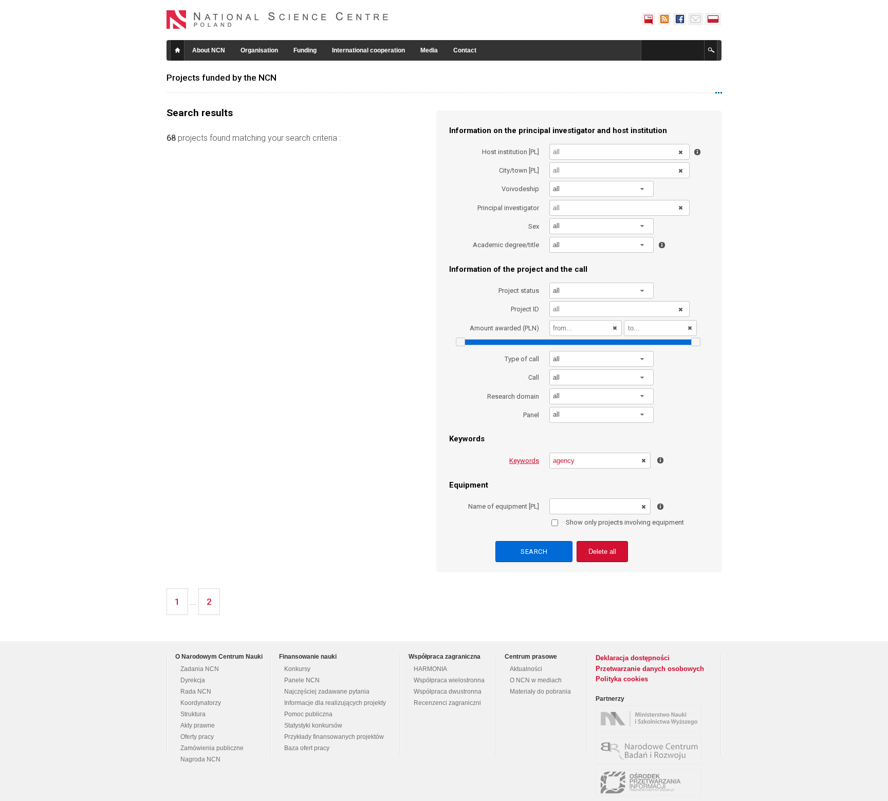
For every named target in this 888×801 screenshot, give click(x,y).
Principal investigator (508, 208)
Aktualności (526, 669)
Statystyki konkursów (313, 725)
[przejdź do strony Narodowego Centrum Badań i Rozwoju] (651, 750)
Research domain (513, 396)
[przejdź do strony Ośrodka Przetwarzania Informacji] (651, 782)
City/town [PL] (519, 170)
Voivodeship (520, 189)
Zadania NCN (199, 669)
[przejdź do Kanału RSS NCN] (664, 19)
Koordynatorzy (200, 703)
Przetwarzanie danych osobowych (650, 669)
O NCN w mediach (536, 680)
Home (177, 50)
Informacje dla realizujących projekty (335, 703)
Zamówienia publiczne (212, 748)
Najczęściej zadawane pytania (326, 691)
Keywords (524, 460)
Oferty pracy (197, 737)
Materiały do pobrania (540, 691)
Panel (531, 415)
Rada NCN (195, 691)
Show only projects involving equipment (625, 522)
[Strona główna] (277, 19)
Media (429, 50)
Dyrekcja (192, 680)
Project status (518, 290)
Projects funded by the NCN (221, 77)
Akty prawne (197, 725)
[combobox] (601, 189)
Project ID (525, 309)
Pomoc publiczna (308, 714)
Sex (533, 226)
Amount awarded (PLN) (504, 328)
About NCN (208, 50)
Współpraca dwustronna (448, 691)
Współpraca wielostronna (449, 680)
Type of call (522, 359)
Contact (464, 50)
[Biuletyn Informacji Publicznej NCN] (648, 19)
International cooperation (368, 50)
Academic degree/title (506, 245)
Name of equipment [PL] (503, 506)
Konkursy (297, 669)
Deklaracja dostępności (633, 658)
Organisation (259, 50)
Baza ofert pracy (306, 748)
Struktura (193, 714)
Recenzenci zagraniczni (447, 703)
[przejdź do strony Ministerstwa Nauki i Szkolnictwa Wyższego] (651, 718)
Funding (305, 50)
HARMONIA (430, 669)
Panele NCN (302, 680)
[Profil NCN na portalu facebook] (679, 19)
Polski (713, 19)
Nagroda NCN (200, 759)
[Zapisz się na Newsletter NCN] (695, 19)
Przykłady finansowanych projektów (334, 737)
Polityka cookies (622, 679)
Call (533, 377)
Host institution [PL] (510, 152)
